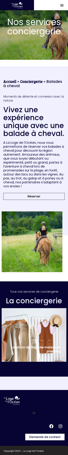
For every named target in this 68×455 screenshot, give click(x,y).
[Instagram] (60, 426)
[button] (62, 5)
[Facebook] (51, 426)
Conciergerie (31, 81)
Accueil (9, 81)
